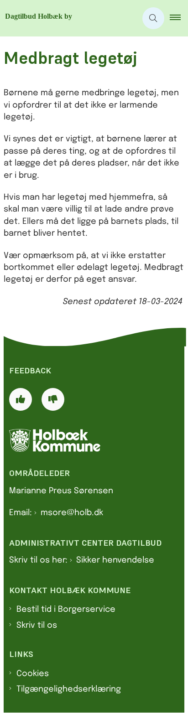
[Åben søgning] (153, 18)
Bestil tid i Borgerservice (65, 609)
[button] (179, 18)
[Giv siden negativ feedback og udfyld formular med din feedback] (53, 399)
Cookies (32, 674)
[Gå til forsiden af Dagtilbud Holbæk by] (68, 18)
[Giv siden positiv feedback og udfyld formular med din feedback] (20, 399)
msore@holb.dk (72, 513)
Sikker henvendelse (115, 560)
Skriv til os (36, 625)
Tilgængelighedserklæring (68, 689)
